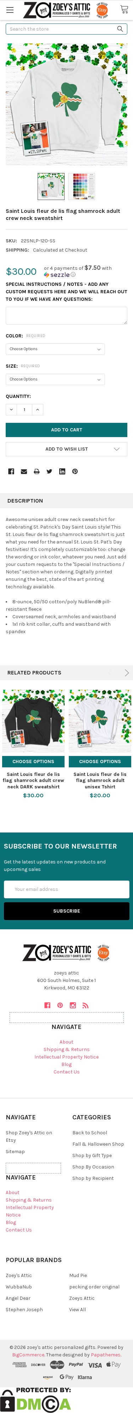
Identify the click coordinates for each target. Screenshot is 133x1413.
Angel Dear (18, 1298)
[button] (85, 271)
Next (125, 673)
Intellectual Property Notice (66, 1057)
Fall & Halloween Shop (98, 1144)
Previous (111, 673)
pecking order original (94, 1287)
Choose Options (33, 761)
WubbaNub (19, 1287)
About (66, 1042)
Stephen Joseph (24, 1310)
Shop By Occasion (93, 1167)
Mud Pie (78, 1275)
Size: (23, 366)
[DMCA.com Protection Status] (35, 1400)
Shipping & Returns (67, 1049)
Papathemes (106, 1355)
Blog (66, 1064)
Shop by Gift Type (92, 1155)
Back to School (89, 1133)
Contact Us (67, 1072)
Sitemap (15, 1152)
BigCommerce (28, 1355)
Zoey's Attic (19, 1275)
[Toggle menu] (10, 10)
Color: (26, 336)
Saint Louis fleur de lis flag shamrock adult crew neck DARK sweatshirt (33, 780)
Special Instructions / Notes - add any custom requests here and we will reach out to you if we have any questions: (66, 291)
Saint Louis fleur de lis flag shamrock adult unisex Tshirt (100, 780)
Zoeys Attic (82, 1298)
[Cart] (126, 9)
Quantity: (18, 396)
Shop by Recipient (93, 1178)
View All (77, 1310)
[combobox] (66, 29)
